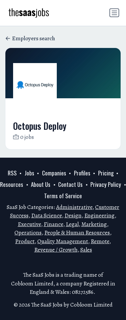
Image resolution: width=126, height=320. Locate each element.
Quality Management (62, 241)
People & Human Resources (77, 232)
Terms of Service (63, 196)
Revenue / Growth (56, 250)
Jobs (29, 173)
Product (25, 241)
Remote (100, 241)
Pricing (106, 173)
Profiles (82, 173)
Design (73, 215)
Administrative (74, 207)
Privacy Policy (105, 184)
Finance (53, 224)
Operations (28, 232)
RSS (12, 173)
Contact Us (70, 184)
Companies (54, 173)
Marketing (94, 224)
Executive (29, 224)
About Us (40, 184)
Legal (72, 224)
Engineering (99, 215)
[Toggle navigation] (114, 12)
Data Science (46, 215)
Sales (86, 250)
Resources (11, 184)
